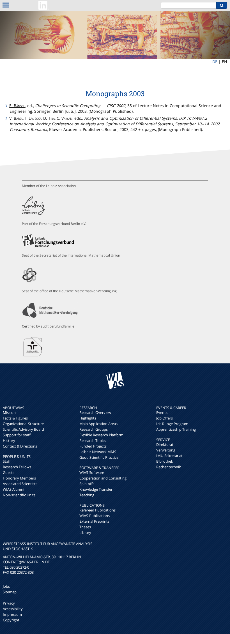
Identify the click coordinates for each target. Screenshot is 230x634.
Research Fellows (17, 466)
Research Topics (92, 440)
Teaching (86, 494)
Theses (85, 526)
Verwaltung (165, 450)
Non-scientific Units (19, 494)
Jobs (6, 586)
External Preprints (94, 521)
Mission (9, 412)
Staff (7, 461)
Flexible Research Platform (101, 434)
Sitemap (10, 591)
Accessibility (13, 608)
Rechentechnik (168, 466)
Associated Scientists (20, 483)
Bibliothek (164, 461)
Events (161, 412)
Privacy (9, 603)
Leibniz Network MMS (97, 451)
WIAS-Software (91, 472)
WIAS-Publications (94, 515)
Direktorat (164, 444)
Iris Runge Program (172, 423)
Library (85, 532)
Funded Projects (93, 446)
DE (214, 61)
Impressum (12, 614)
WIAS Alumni (13, 489)
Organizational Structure (23, 423)
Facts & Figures (15, 418)
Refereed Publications (97, 510)
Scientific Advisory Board (23, 429)
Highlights (87, 418)
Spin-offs (86, 483)
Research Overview (95, 412)
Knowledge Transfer (95, 489)
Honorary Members (19, 478)
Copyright (11, 620)
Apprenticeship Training (176, 429)
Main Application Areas (98, 423)
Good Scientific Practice (98, 457)
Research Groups (93, 429)
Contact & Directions (20, 446)
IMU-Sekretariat (169, 455)
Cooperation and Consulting (103, 478)
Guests (8, 472)
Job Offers (164, 418)
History (9, 440)
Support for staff (17, 434)
